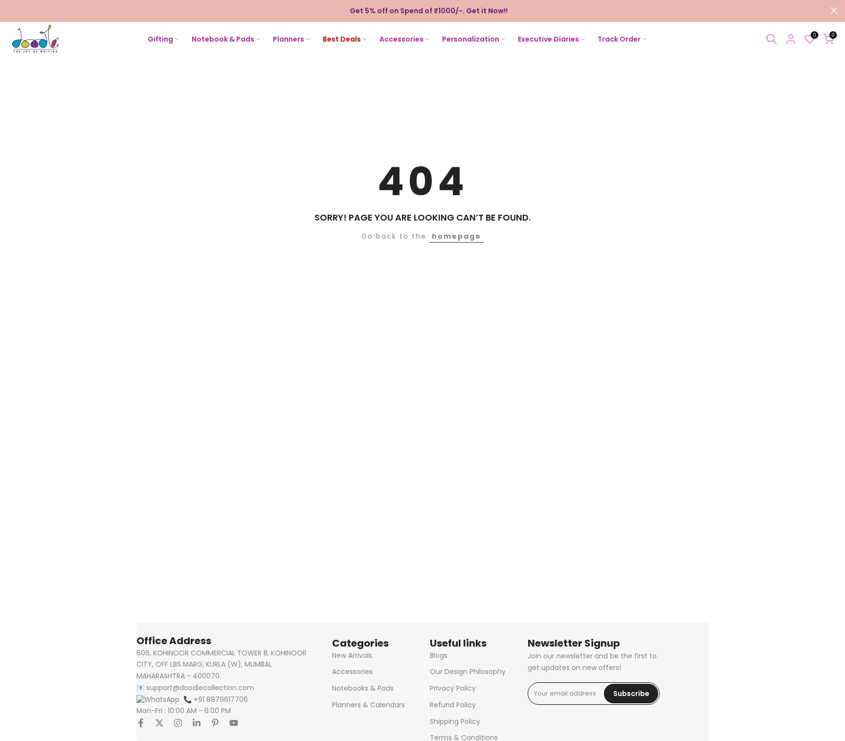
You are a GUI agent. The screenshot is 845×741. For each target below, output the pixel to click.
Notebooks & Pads (363, 688)
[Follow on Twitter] (159, 723)
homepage (456, 236)
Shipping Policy (455, 721)
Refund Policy (453, 705)
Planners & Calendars (368, 705)
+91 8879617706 (215, 699)
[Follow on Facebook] (140, 723)
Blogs (438, 655)
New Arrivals (352, 655)
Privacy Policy (453, 688)
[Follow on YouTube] (233, 723)
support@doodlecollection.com (200, 688)
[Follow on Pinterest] (215, 723)
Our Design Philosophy (468, 671)
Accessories (352, 671)
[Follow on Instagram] (178, 723)
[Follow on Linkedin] (196, 723)
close (11, 10)
